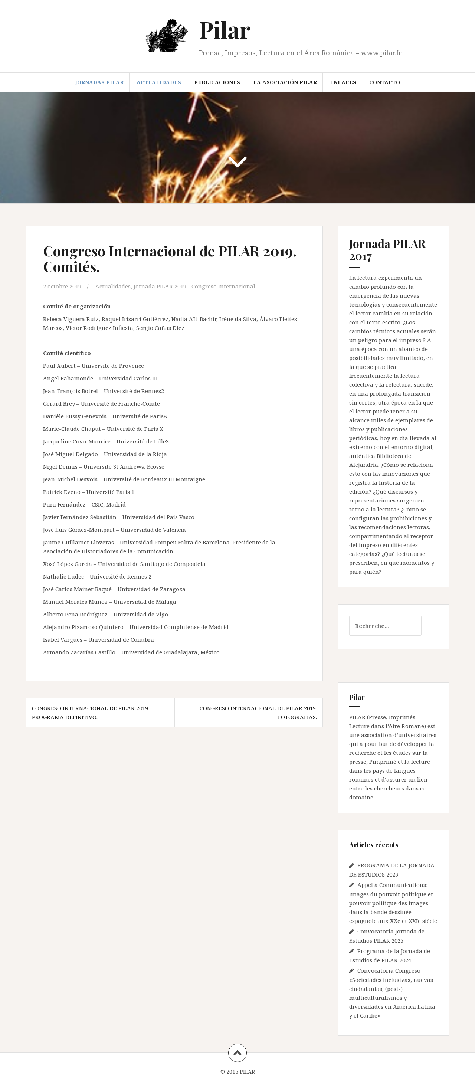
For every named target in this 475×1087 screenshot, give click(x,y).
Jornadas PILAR (99, 82)
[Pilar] (168, 36)
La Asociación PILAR (285, 82)
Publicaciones (217, 82)
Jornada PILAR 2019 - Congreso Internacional (194, 286)
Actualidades (159, 82)
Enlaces (343, 82)
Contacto (384, 82)
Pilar (224, 29)
